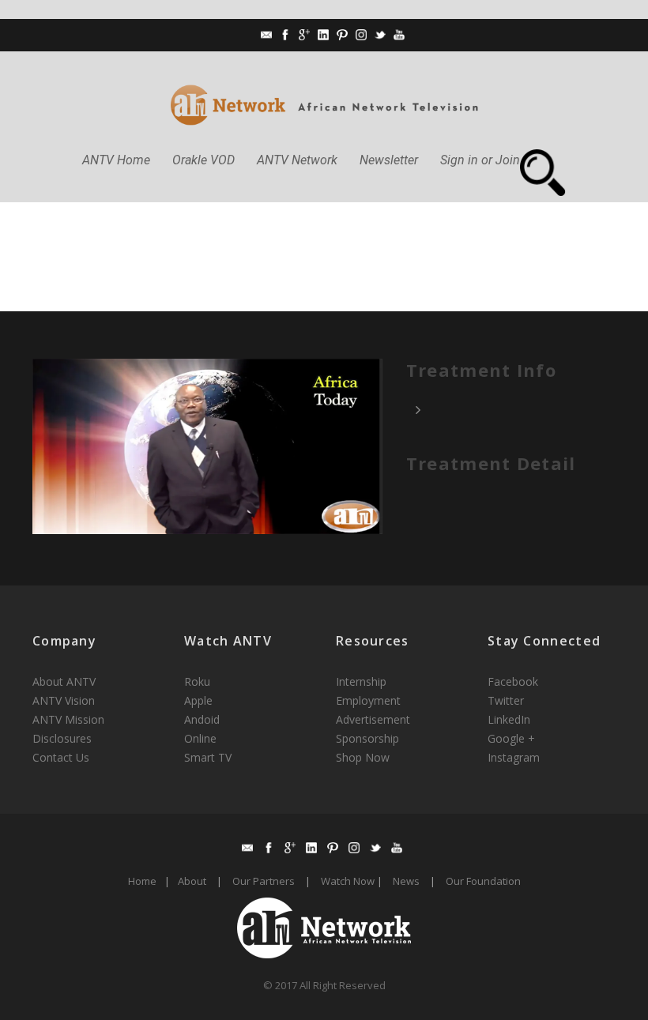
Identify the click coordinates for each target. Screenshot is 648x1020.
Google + (511, 738)
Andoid (202, 719)
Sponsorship (367, 738)
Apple (198, 700)
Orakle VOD (203, 159)
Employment (368, 700)
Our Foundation (483, 881)
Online (200, 738)
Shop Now (363, 757)
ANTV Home (116, 159)
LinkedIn (509, 719)
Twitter (506, 700)
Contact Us (60, 757)
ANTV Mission (68, 719)
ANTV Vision (63, 700)
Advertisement (373, 719)
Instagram (514, 757)
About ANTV (64, 681)
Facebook (513, 681)
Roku (197, 681)
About (192, 881)
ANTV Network (297, 159)
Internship (361, 681)
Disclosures (62, 738)
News (406, 881)
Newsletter (389, 159)
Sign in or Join (480, 159)
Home (142, 881)
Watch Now (348, 881)
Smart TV (208, 757)
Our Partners (263, 881)
